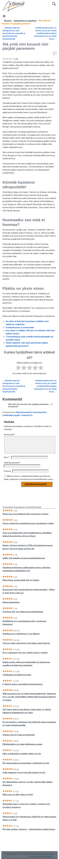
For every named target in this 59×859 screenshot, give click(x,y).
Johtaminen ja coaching (25, 20)
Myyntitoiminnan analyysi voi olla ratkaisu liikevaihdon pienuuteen (27, 783)
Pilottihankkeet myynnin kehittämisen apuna (22, 744)
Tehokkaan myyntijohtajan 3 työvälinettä (21, 634)
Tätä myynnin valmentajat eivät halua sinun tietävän (26, 643)
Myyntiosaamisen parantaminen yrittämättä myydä (25, 763)
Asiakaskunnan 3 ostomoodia (20, 327)
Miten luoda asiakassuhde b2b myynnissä (20, 580)
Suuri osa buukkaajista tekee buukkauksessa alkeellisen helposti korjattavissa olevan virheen (27, 534)
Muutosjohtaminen (10, 602)
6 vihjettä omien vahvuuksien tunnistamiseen (22, 684)
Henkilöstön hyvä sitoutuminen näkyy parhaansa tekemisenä (24, 622)
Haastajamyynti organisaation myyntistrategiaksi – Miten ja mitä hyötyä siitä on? (28, 591)
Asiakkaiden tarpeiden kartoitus (16, 675)
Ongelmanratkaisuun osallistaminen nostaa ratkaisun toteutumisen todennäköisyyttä (26, 569)
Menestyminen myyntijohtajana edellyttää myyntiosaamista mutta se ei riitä (29, 818)
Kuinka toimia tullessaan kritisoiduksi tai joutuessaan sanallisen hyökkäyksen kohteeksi (26, 663)
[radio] (18, 368)
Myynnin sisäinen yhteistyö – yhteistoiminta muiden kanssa (28, 829)
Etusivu (7, 20)
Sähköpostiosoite (12, 462)
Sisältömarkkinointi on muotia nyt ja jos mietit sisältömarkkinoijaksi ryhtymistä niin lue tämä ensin (45, 33)
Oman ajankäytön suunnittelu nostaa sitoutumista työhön (28, 523)
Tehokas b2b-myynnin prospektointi (18, 735)
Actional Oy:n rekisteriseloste (42, 854)
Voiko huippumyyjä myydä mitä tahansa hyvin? (24, 772)
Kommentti (9, 434)
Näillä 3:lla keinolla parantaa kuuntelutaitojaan (23, 558)
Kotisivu (7, 471)
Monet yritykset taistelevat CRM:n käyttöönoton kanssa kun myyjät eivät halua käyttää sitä (27, 547)
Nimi (6, 457)
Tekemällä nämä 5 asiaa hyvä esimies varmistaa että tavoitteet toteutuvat (26, 805)
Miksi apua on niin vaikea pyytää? (17, 794)
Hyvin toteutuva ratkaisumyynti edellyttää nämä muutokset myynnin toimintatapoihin (29, 723)
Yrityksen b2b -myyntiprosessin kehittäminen (22, 612)
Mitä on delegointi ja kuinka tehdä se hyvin (21, 753)
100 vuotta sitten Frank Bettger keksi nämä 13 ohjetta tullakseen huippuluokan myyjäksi (26, 711)
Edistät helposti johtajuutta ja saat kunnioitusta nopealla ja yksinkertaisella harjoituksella (13, 33)
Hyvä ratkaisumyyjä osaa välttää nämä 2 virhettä (25, 652)
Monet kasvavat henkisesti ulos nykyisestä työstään (25, 514)
